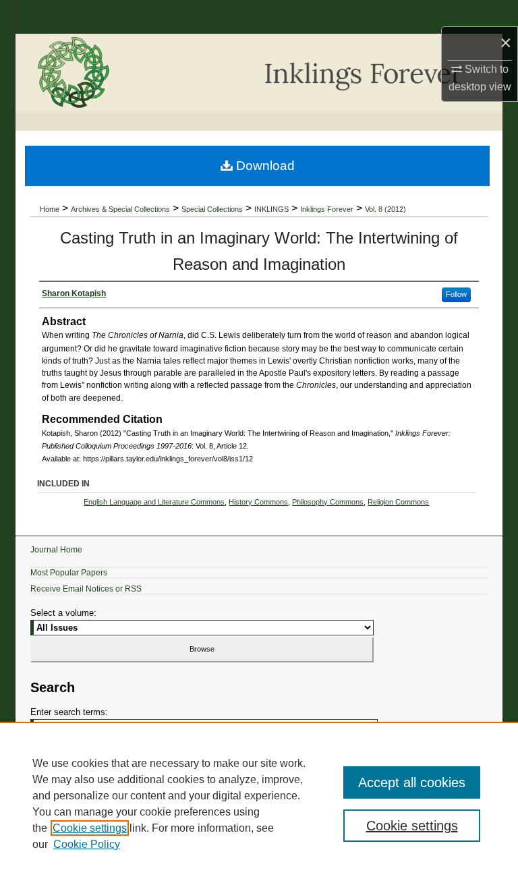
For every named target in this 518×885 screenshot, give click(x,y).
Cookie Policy (86, 844)
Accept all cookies (411, 782)
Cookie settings (90, 828)
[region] (259, 803)
